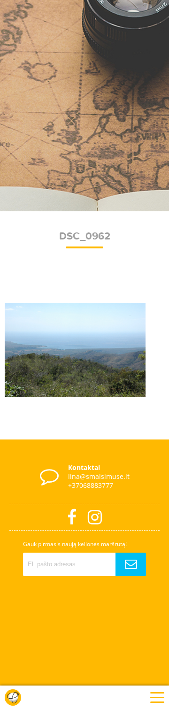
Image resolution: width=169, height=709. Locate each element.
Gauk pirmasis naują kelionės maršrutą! (75, 544)
